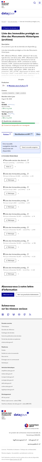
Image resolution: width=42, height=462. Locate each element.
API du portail (5, 397)
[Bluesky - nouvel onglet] (14, 314)
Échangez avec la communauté (10, 360)
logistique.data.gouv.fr (8, 390)
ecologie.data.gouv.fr (8, 380)
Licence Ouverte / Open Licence (14, 93)
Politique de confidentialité (28, 449)
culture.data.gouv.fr (7, 386)
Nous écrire (5, 356)
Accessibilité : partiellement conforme (22, 453)
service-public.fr (33, 444)
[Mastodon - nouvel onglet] (8, 314)
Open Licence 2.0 (15, 459)
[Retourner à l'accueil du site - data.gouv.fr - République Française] (21, 414)
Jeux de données (12, 21)
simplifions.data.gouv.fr (8, 371)
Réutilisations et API (24, 134)
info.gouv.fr (33, 440)
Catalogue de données (8, 333)
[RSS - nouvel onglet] (30, 314)
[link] (11, 28)
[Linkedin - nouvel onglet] (3, 314)
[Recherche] (35, 3)
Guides (3, 350)
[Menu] (40, 3)
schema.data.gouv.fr (7, 342)
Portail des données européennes (11, 339)
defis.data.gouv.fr (6, 383)
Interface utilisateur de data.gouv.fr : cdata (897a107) (16, 404)
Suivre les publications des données (11, 336)
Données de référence (8, 330)
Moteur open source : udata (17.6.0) (11, 401)
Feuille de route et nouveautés (10, 353)
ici (35, 47)
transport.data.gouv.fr (8, 377)
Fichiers (7, 134)
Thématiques (5, 326)
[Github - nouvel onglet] (25, 314)
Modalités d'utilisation (13, 449)
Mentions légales (6, 453)
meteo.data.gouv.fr (7, 374)
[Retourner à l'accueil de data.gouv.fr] (9, 13)
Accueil (4, 21)
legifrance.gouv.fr (19, 440)
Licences (4, 449)
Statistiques (5, 363)
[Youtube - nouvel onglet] (19, 314)
